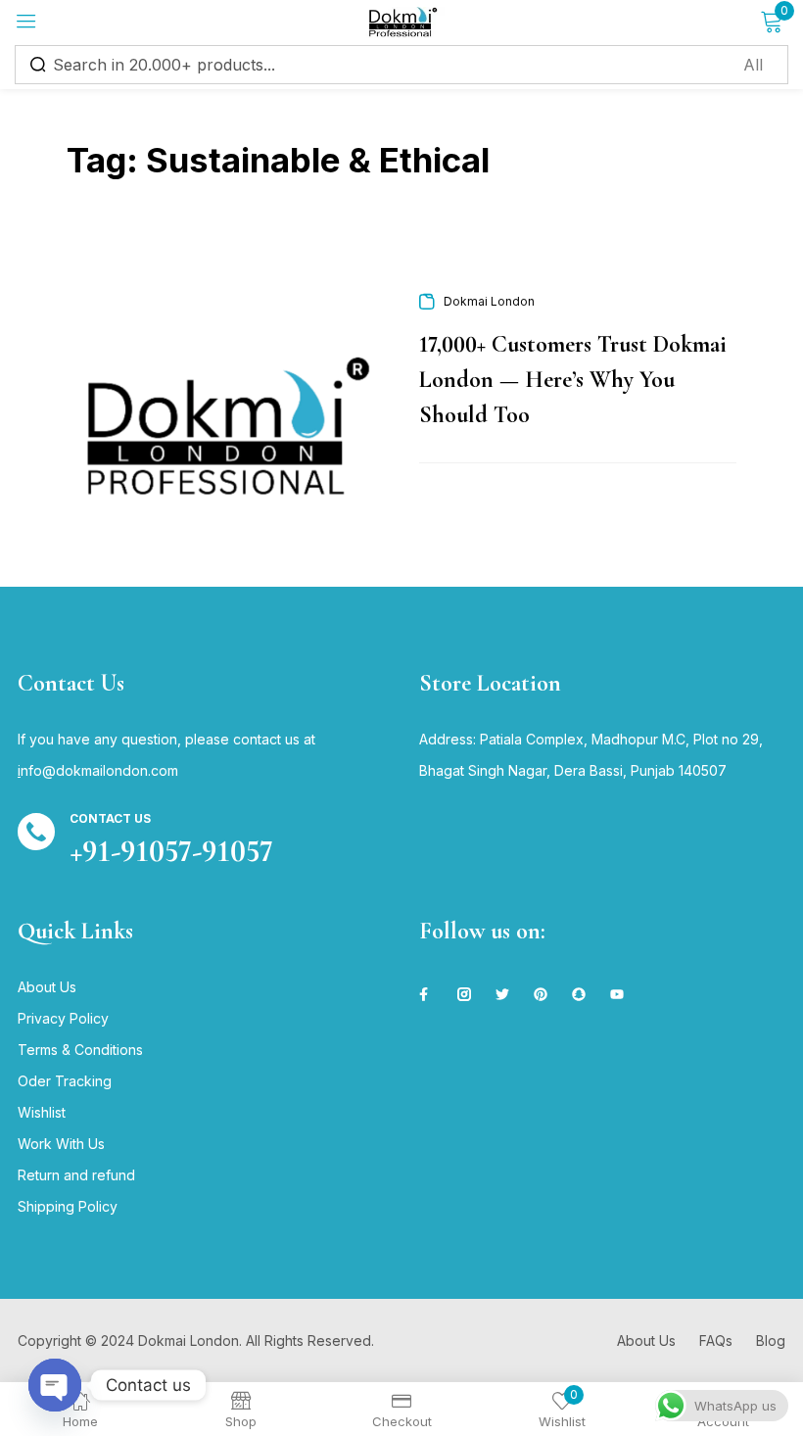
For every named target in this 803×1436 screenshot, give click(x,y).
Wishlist (42, 1112)
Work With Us (61, 1143)
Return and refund (76, 1175)
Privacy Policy (63, 1018)
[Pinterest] (540, 994)
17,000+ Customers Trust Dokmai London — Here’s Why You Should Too (573, 379)
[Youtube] (617, 994)
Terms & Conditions (80, 1049)
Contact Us (110, 818)
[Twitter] (502, 994)
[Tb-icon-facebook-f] (426, 994)
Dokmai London (489, 301)
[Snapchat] (579, 994)
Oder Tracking (65, 1081)
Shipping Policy (68, 1206)
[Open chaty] (54, 1385)
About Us (47, 987)
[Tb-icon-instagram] (464, 994)
